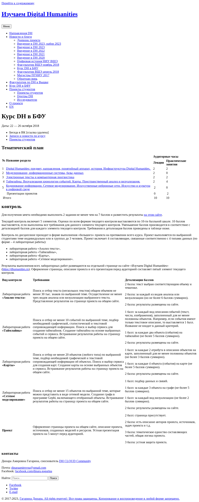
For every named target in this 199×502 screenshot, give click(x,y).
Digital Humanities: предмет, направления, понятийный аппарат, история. (54, 168)
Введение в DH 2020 (31, 57)
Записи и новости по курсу (27, 136)
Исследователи (27, 99)
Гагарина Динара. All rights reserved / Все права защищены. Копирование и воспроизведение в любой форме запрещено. (100, 498)
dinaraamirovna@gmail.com (28, 467)
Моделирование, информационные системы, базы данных (45, 173)
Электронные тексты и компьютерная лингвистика (40, 177)
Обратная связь (27, 78)
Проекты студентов (22, 89)
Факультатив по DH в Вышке (28, 82)
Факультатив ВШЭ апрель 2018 (38, 71)
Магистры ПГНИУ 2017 (33, 75)
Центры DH (25, 96)
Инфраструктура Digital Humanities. (127, 168)
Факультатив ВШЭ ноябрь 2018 (38, 64)
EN (11, 106)
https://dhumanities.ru (16, 269)
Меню (6, 26)
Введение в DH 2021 (31, 54)
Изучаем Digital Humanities (40, 14)
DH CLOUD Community (75, 461)
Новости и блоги (20, 36)
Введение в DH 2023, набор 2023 (39, 43)
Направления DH (20, 33)
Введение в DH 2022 (31, 50)
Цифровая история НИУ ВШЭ (37, 61)
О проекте (16, 103)
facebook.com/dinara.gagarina (33, 471)
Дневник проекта (28, 40)
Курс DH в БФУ (27, 68)
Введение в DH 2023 (31, 47)
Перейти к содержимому (18, 3)
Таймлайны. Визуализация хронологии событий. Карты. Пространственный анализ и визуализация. (73, 181)
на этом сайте (153, 214)
